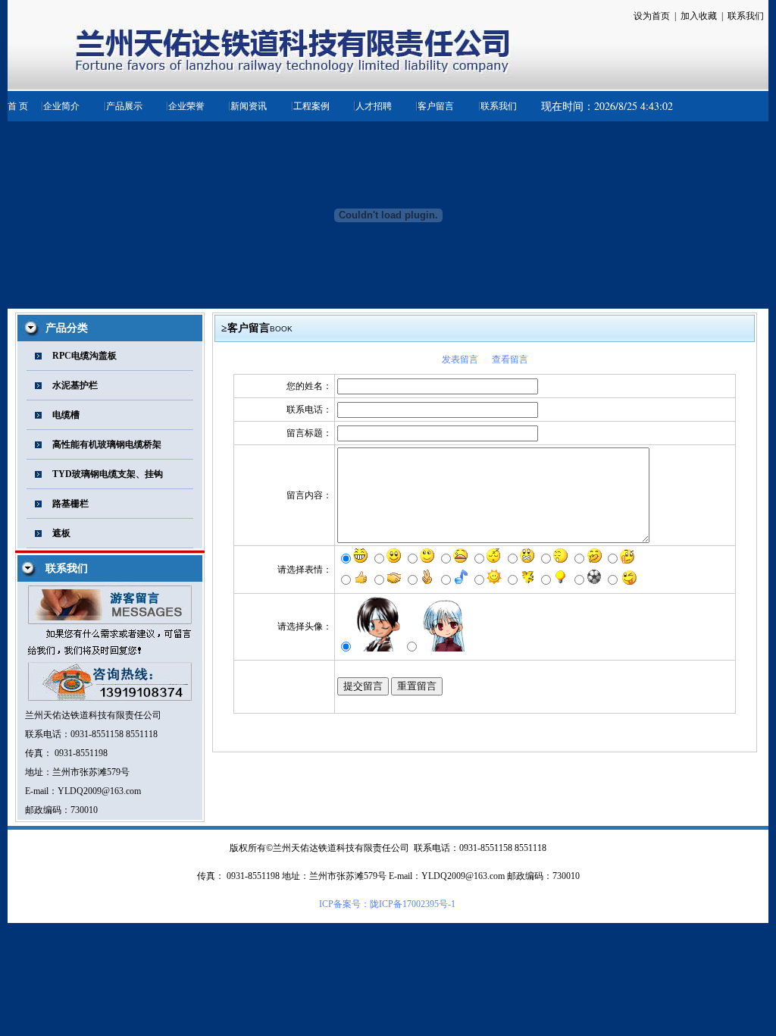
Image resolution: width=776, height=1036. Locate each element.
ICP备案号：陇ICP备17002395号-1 (387, 904)
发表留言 (460, 359)
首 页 (18, 106)
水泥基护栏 (75, 385)
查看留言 (510, 359)
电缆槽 (66, 415)
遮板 (61, 533)
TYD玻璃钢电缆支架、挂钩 (107, 474)
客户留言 (436, 106)
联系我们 (498, 106)
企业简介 (61, 106)
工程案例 (311, 106)
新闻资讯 (248, 106)
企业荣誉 (186, 106)
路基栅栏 (70, 503)
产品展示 (124, 106)
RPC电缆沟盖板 (84, 355)
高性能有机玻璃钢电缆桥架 (106, 444)
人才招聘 (373, 106)
